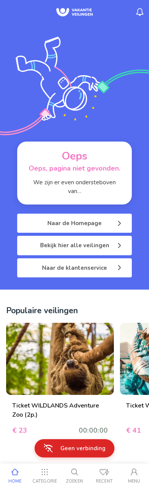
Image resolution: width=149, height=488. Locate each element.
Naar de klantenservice (74, 268)
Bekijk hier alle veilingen (74, 245)
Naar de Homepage (74, 223)
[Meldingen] (140, 12)
